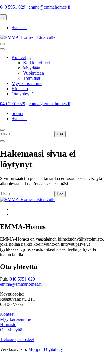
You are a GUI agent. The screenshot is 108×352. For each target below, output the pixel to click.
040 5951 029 (12, 7)
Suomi (17, 113)
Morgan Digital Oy (45, 349)
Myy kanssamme (15, 319)
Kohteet (7, 314)
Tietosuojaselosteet (17, 339)
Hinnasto (8, 324)
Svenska (19, 27)
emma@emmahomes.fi (49, 7)
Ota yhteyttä (11, 329)
